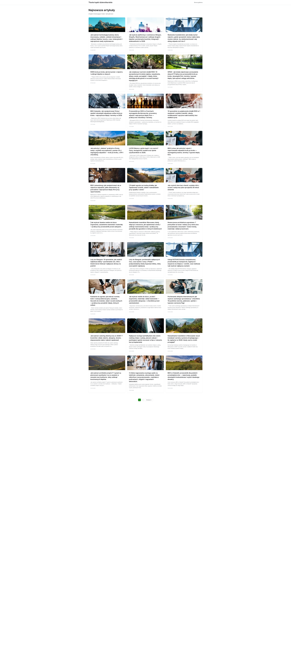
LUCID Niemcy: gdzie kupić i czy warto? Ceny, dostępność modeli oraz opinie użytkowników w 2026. (143, 150)
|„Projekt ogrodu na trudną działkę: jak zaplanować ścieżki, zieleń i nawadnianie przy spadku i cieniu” (144, 187)
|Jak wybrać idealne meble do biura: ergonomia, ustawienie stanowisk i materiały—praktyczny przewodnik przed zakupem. (106, 225)
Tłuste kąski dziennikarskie (100, 2)
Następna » (149, 399)
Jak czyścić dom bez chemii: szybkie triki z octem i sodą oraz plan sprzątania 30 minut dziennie (183, 187)
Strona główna (198, 2)
